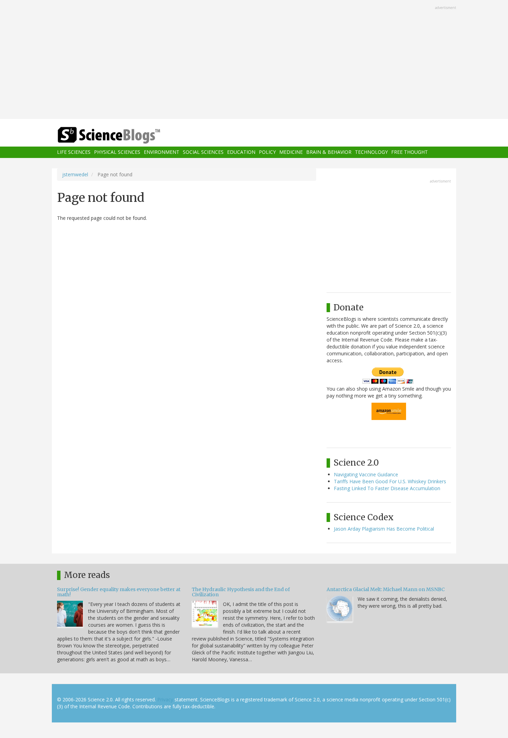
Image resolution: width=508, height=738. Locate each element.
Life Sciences (74, 152)
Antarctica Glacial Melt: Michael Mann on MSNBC (386, 589)
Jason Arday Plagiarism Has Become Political (384, 528)
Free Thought (409, 152)
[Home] (122, 135)
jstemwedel (75, 174)
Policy (267, 152)
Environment (161, 152)
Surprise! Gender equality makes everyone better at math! (118, 592)
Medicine (291, 152)
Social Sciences (203, 152)
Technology (371, 152)
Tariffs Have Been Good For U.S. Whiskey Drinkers (390, 481)
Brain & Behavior (328, 152)
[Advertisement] (254, 60)
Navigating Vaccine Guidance (366, 474)
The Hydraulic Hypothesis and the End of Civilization (241, 592)
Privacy (165, 699)
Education (241, 152)
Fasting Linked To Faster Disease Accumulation (387, 488)
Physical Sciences (117, 152)
